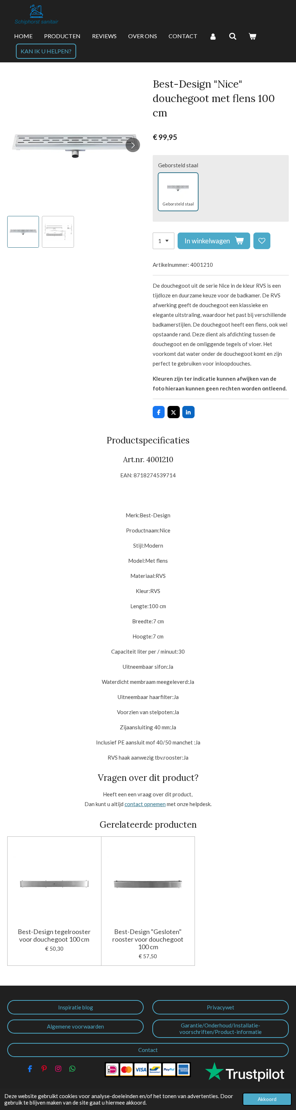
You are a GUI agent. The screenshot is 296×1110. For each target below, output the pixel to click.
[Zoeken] (232, 36)
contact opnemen (145, 804)
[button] (23, 232)
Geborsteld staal (178, 165)
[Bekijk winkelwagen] (252, 36)
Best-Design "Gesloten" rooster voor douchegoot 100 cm (147, 939)
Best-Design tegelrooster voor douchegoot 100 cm (54, 935)
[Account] (213, 36)
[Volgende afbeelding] (133, 145)
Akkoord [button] (267, 1099)
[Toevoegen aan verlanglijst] (261, 241)
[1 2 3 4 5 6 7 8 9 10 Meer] (163, 241)
